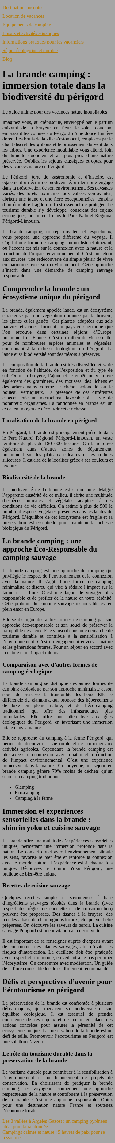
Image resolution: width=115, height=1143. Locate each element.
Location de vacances (23, 16)
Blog (7, 59)
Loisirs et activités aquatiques (30, 33)
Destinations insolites (22, 7)
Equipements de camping (26, 24)
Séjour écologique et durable (30, 50)
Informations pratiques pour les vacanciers (43, 41)
